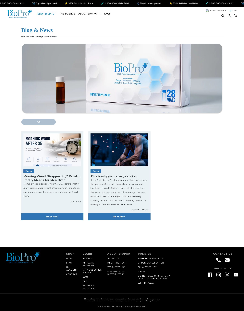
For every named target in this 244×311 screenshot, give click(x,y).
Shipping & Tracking (150, 258)
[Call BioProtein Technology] (218, 260)
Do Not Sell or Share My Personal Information (154, 277)
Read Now (52, 216)
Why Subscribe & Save (92, 271)
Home (69, 258)
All (38, 121)
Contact (72, 274)
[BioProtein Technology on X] (227, 275)
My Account (72, 268)
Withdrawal (146, 283)
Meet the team (116, 263)
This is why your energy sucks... (114, 176)
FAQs (86, 281)
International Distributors (116, 273)
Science (87, 258)
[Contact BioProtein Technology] (227, 260)
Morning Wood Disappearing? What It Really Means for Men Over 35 (52, 178)
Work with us (116, 267)
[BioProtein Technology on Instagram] (218, 275)
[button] (89, 13)
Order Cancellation (151, 263)
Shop (69, 263)
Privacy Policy (147, 267)
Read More (126, 204)
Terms (142, 271)
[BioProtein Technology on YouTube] (236, 275)
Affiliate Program (88, 264)
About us (113, 258)
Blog (86, 277)
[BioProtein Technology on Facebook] (210, 275)
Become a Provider (89, 287)
